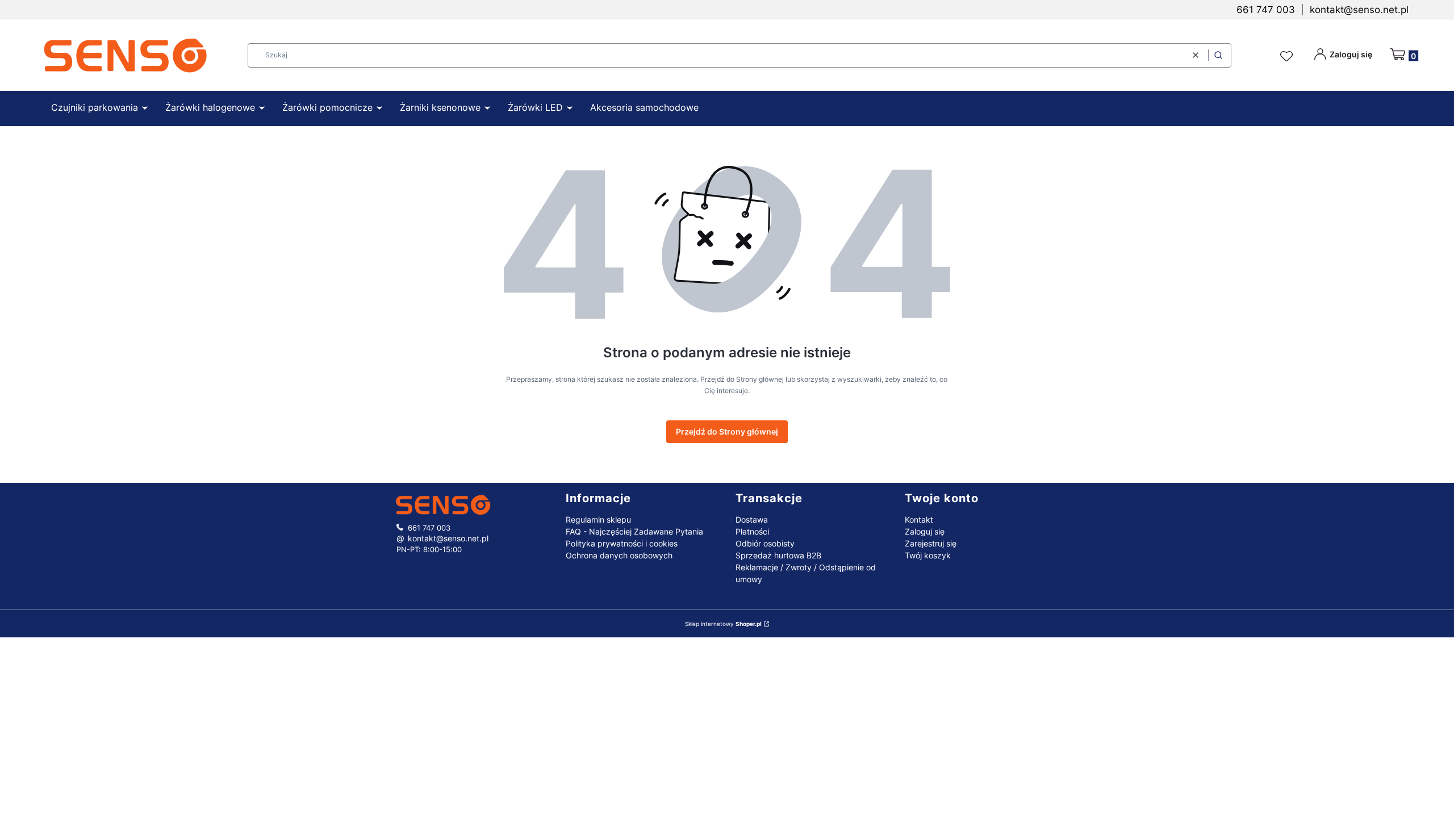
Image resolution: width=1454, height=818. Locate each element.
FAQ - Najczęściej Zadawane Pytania (634, 531)
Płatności (752, 531)
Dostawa (752, 519)
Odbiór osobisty (765, 543)
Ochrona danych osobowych (619, 555)
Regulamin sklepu (598, 519)
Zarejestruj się (930, 543)
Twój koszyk (928, 555)
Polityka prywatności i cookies (622, 543)
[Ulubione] (1288, 57)
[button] (1218, 55)
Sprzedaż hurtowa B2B (778, 555)
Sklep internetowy (723, 623)
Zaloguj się (925, 531)
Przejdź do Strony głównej (727, 431)
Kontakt (919, 519)
